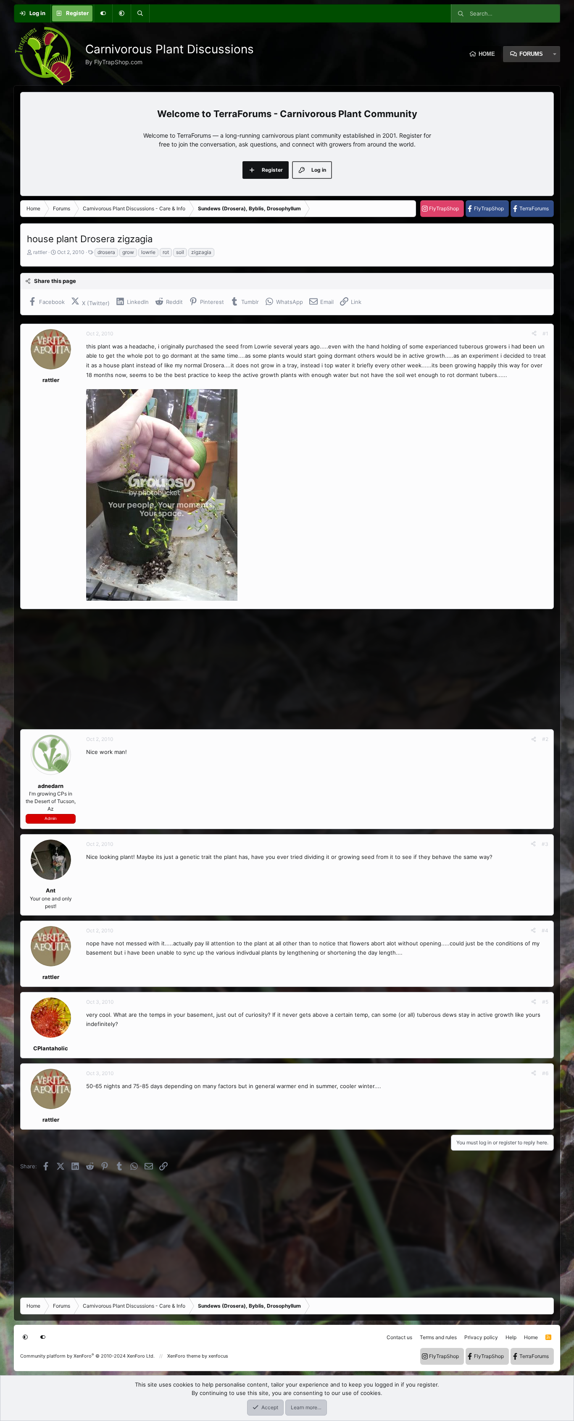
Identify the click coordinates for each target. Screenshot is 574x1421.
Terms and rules (438, 1337)
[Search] (140, 13)
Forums (531, 54)
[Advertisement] (272, 669)
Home (487, 54)
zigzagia (201, 252)
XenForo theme (183, 1356)
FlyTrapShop (444, 208)
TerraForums (534, 208)
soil (180, 252)
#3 (545, 844)
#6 (545, 1073)
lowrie (148, 252)
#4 (545, 930)
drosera (106, 252)
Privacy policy (481, 1337)
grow (128, 252)
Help (511, 1337)
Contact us (399, 1337)
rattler (40, 252)
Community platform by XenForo (87, 1356)
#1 (545, 333)
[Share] (534, 334)
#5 (545, 1002)
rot (166, 252)
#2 (545, 739)
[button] (121, 13)
